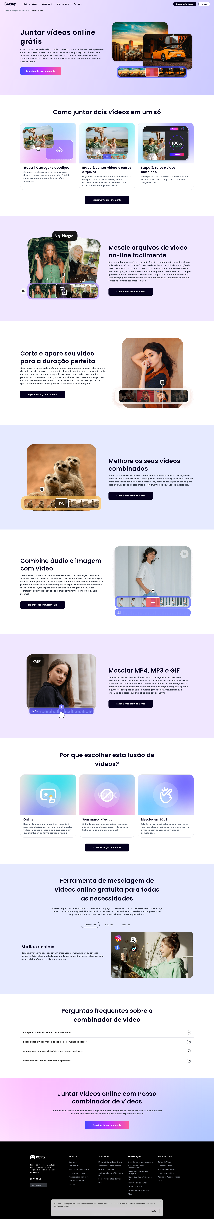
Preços (72, 1184)
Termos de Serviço (77, 1173)
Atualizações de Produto (80, 1177)
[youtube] (37, 1179)
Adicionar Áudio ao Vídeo (169, 1177)
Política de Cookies (62, 1206)
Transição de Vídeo (166, 1169)
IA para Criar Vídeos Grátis (110, 1162)
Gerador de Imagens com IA (140, 1162)
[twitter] (40, 1179)
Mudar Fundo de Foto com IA (140, 1178)
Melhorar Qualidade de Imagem (138, 1172)
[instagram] (31, 1179)
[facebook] (34, 1179)
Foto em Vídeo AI (106, 1169)
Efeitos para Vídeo (166, 1173)
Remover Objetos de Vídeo (110, 1179)
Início (6, 11)
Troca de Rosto (135, 1187)
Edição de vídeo (19, 11)
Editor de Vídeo (164, 1162)
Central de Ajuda (76, 1181)
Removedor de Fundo (137, 1183)
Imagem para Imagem (138, 1190)
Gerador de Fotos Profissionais (136, 1167)
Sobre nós (73, 1162)
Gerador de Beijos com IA (109, 1166)
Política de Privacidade (79, 1169)
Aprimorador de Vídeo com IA (110, 1174)
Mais (100, 1183)
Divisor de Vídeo (165, 1166)
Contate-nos (74, 1166)
